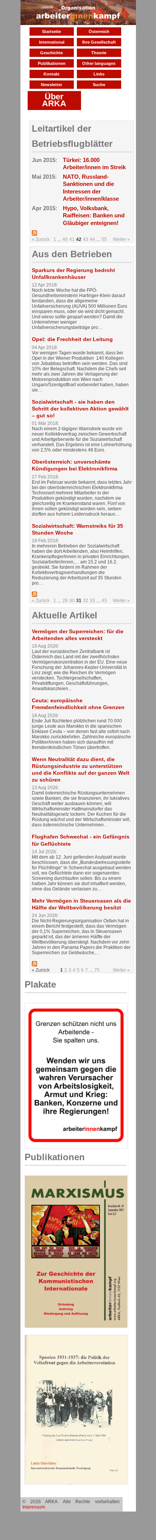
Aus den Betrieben (72, 254)
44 (92, 239)
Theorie (98, 52)
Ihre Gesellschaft (99, 42)
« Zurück (41, 239)
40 (65, 239)
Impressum (33, 1507)
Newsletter (51, 84)
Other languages (98, 63)
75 (97, 970)
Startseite (51, 31)
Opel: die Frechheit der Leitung (72, 339)
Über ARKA (54, 100)
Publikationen (52, 63)
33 (92, 600)
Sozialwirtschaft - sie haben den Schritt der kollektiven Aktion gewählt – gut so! (80, 408)
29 (65, 600)
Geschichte (51, 52)
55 (104, 239)
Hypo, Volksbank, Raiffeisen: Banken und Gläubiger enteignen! (94, 215)
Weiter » (121, 239)
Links (99, 74)
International (51, 42)
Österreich (99, 31)
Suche (99, 84)
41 (72, 239)
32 (85, 600)
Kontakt (51, 74)
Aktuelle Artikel (64, 615)
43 (85, 239)
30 (72, 600)
